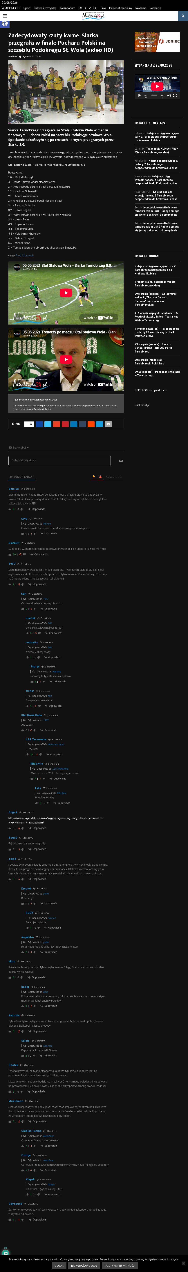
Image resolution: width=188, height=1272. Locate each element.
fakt (50, 623)
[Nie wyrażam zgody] (183, 1263)
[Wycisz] (169, 95)
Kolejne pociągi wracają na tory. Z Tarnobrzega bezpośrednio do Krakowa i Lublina (157, 137)
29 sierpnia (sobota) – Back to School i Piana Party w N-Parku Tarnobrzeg (154, 348)
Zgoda (59, 1265)
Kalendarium (67, 8)
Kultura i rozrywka (45, 8)
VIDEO (93, 8)
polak (46, 893)
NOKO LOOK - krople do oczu (151, 390)
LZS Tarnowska (60, 768)
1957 (45, 599)
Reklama (140, 8)
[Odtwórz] (139, 95)
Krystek (52, 918)
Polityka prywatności (120, 1265)
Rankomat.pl (142, 405)
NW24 (14, 56)
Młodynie (61, 793)
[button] (5, 23)
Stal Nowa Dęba (56, 744)
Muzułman (48, 1136)
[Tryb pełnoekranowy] (175, 95)
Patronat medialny (120, 8)
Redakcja (155, 8)
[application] (157, 86)
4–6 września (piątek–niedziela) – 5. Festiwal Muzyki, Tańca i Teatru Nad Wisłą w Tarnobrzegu (156, 317)
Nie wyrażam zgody (84, 1265)
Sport (27, 8)
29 (40, 56)
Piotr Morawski (25, 255)
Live (103, 8)
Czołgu (51, 1184)
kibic (45, 992)
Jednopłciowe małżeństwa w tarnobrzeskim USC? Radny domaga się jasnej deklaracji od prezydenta (157, 211)
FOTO (82, 8)
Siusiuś (47, 523)
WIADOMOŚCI (11, 8)
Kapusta (47, 1045)
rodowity (57, 671)
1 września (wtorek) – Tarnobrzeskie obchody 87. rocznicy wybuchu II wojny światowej (157, 332)
